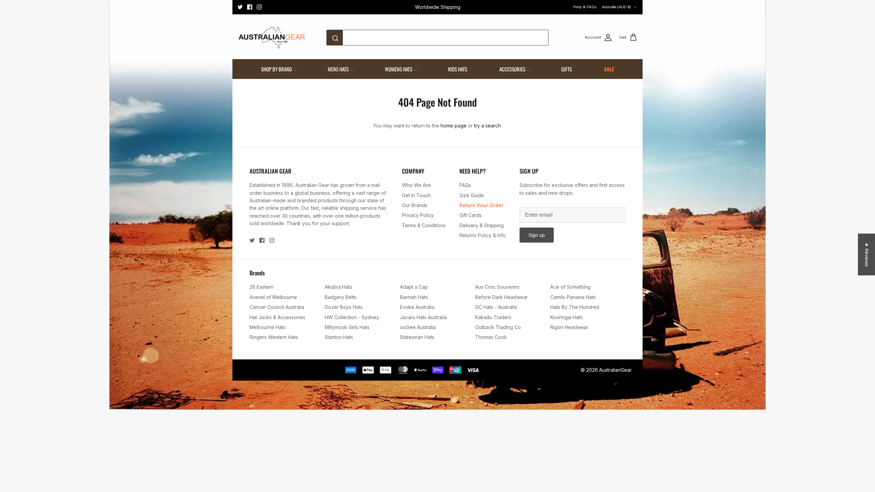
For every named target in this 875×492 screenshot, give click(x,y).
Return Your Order (481, 205)
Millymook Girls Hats (347, 327)
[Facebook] (249, 7)
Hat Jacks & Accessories (277, 317)
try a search (487, 125)
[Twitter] (240, 7)
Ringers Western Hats (274, 337)
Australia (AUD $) (616, 7)
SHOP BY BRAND (276, 69)
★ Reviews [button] (867, 254)
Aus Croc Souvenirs (497, 287)
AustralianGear (615, 370)
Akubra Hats (338, 287)
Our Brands (414, 205)
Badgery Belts (340, 297)
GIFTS (566, 69)
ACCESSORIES (512, 69)
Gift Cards (470, 215)
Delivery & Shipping (481, 225)
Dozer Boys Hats (344, 307)
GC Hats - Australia (496, 307)
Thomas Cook (491, 337)
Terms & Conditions (424, 225)
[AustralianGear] (272, 38)
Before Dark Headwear (501, 297)
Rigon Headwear (569, 327)
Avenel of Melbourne (273, 297)
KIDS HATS (457, 69)
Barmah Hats (414, 297)
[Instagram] (259, 7)
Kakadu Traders (493, 317)
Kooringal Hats (566, 317)
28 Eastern (261, 287)
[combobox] (437, 37)
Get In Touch (416, 195)
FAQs (465, 185)
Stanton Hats (339, 337)
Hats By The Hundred (574, 307)
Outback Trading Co (498, 327)
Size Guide (471, 195)
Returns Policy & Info (482, 235)
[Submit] (336, 37)
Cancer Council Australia (277, 307)
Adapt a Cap (414, 287)
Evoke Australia (417, 307)
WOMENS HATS (398, 69)
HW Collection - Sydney (352, 317)
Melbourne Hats (267, 327)
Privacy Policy (418, 215)
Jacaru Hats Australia (423, 317)
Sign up (536, 235)
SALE (609, 69)
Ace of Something (570, 287)
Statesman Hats (417, 337)
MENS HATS (338, 69)
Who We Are (416, 185)
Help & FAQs (585, 6)
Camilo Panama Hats (573, 297)
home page (454, 125)
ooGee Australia (418, 327)
